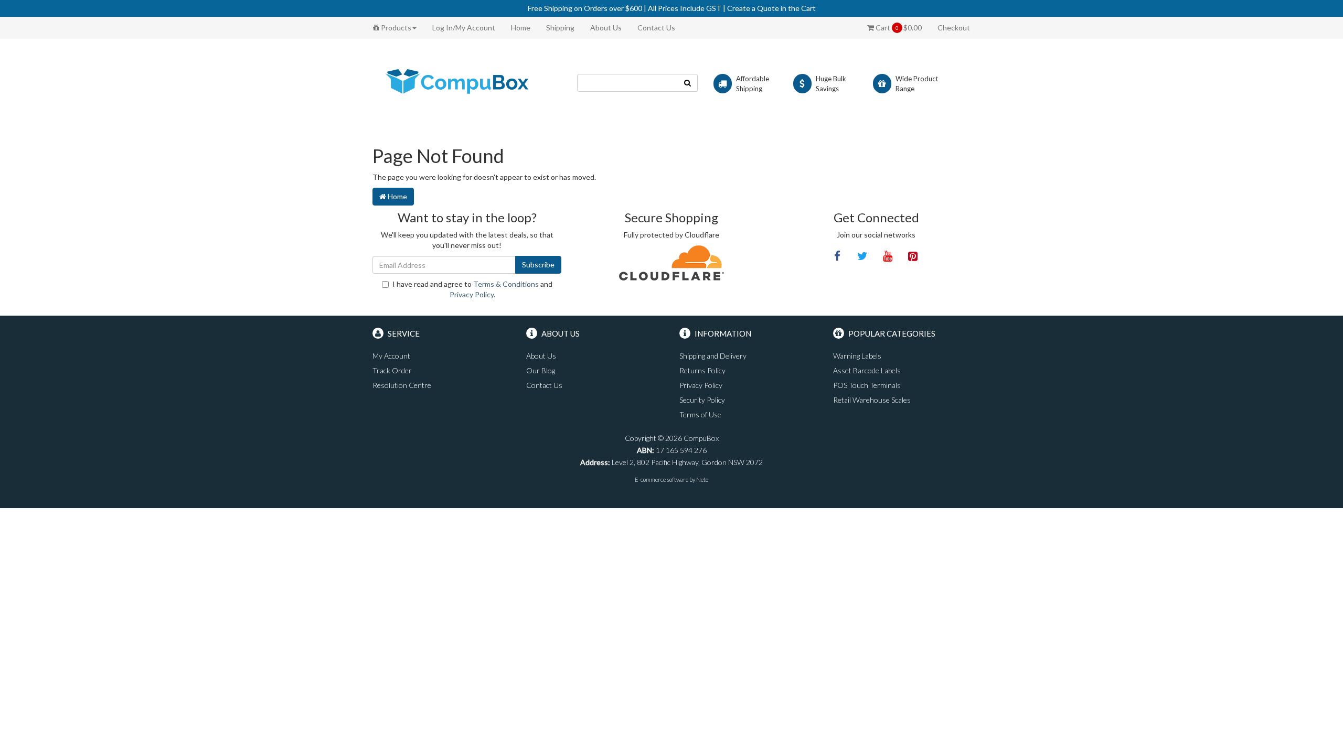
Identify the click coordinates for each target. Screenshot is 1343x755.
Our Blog (540, 370)
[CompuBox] (466, 82)
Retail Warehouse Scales (872, 399)
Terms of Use (700, 414)
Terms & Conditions (506, 283)
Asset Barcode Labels (867, 370)
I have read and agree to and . (472, 289)
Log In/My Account (463, 27)
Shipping (560, 27)
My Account (391, 355)
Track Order (392, 370)
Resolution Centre (401, 385)
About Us (606, 27)
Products (395, 27)
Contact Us (656, 27)
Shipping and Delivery (713, 355)
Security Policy (702, 399)
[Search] (688, 83)
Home (520, 27)
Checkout (953, 27)
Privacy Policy (472, 294)
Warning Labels (857, 355)
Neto (702, 479)
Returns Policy (702, 370)
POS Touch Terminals (867, 385)
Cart (898, 27)
